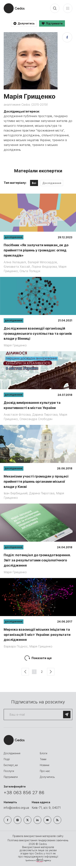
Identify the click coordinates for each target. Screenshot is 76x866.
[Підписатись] (66, 714)
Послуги (9, 771)
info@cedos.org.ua (16, 807)
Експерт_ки (11, 765)
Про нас (45, 771)
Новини (44, 765)
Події (7, 759)
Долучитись (47, 776)
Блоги (43, 753)
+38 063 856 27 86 (24, 792)
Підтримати (11, 776)
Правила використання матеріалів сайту (38, 836)
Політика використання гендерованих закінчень (38, 840)
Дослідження (51, 183)
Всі (34, 183)
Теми (43, 759)
